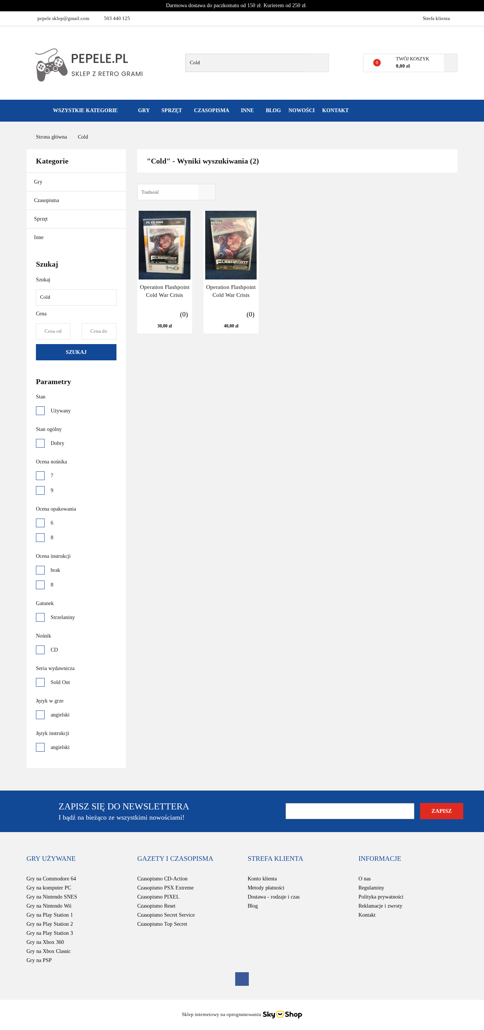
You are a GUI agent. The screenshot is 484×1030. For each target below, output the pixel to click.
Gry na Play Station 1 (49, 915)
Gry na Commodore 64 (51, 879)
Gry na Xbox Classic (48, 951)
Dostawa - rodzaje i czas (273, 897)
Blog (273, 110)
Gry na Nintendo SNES (51, 897)
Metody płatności (266, 888)
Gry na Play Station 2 (49, 924)
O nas (364, 879)
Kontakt (335, 110)
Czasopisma (47, 200)
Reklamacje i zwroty (380, 906)
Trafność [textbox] (150, 192)
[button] (51, 858)
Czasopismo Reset (156, 906)
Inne (39, 237)
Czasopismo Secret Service (166, 915)
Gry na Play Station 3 (49, 933)
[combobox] (176, 192)
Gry (39, 182)
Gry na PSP (39, 960)
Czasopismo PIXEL (158, 897)
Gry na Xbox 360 (45, 942)
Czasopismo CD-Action (162, 879)
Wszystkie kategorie (84, 110)
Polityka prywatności (380, 897)
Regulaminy (371, 888)
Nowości (302, 110)
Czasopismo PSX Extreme (165, 888)
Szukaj (76, 352)
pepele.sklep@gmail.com (63, 18)
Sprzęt (41, 219)
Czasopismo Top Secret (162, 924)
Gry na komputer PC (48, 888)
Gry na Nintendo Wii (48, 906)
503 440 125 (117, 18)
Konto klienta (262, 879)
